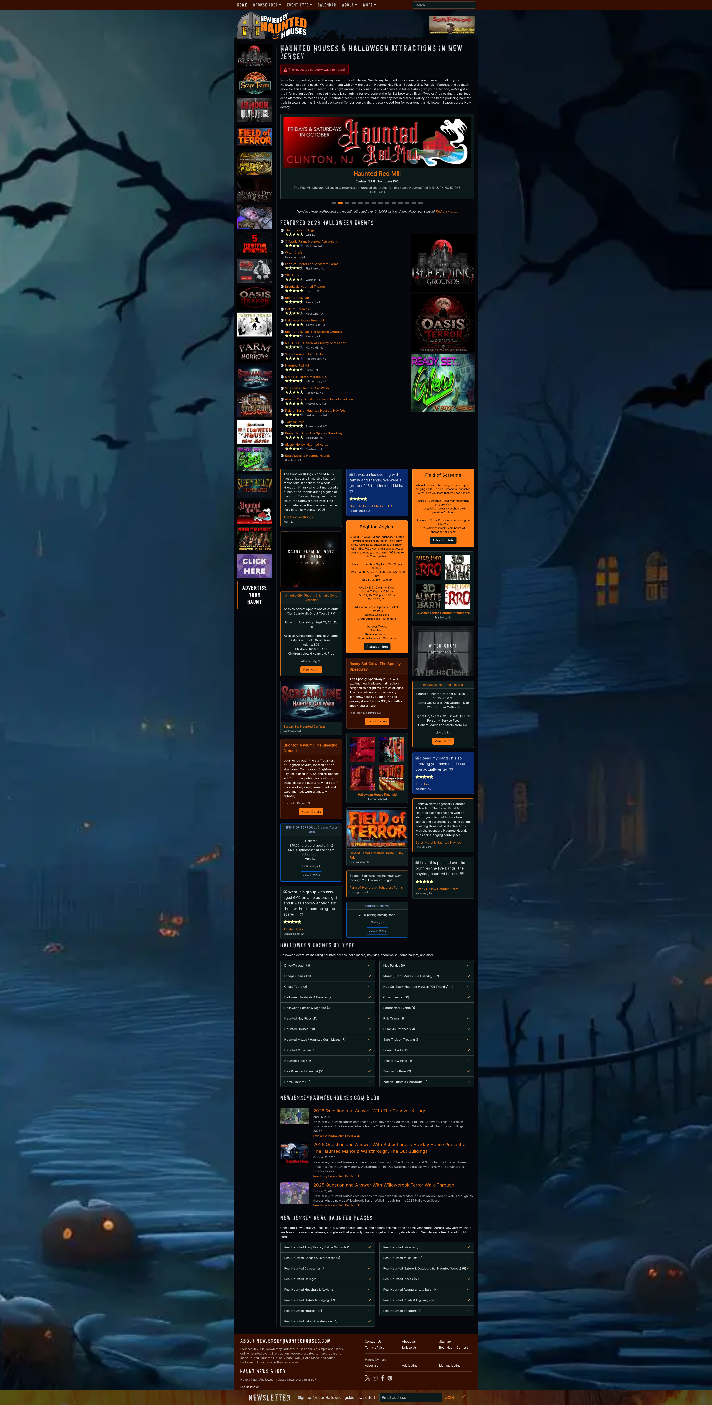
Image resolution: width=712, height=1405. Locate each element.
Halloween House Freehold (304, 320)
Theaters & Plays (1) (397, 1061)
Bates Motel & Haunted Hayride (307, 456)
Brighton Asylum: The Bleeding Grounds (313, 332)
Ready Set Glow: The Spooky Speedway (313, 433)
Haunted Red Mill (297, 365)
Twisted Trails (294, 422)
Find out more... (447, 211)
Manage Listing (449, 1365)
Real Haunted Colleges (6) (303, 1279)
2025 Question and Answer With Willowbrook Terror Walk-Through (383, 1185)
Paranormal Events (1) (399, 1008)
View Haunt (311, 670)
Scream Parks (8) (395, 1050)
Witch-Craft (293, 252)
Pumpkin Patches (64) (399, 1029)
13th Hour (292, 275)
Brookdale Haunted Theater (305, 286)
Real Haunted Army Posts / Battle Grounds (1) (317, 1247)
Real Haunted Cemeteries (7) (305, 1268)
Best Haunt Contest (453, 1347)
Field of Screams (297, 309)
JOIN (449, 1397)
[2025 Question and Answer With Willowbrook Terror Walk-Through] (294, 1193)
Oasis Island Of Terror (377, 173)
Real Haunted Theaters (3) (402, 1311)
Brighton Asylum (297, 298)
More (368, 4)
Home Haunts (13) (297, 1082)
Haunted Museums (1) (300, 1050)
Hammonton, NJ (443, 652)
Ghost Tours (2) (295, 987)
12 (407, 203)
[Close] (463, 1397)
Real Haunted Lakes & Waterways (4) (310, 1321)
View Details (311, 875)
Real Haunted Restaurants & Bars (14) (410, 1289)
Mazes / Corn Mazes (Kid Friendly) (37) (411, 976)
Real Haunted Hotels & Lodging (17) (309, 1300)
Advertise (371, 1365)
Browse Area (265, 4)
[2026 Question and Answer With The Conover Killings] (294, 1116)
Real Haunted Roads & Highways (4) (409, 1300)
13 (414, 203)
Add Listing (409, 1365)
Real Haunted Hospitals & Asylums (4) (311, 1289)
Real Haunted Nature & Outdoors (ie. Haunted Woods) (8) (424, 1268)
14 (421, 203)
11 (400, 203)
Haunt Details (311, 811)
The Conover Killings (299, 230)
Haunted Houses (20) (299, 1029)
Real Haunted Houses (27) (303, 1311)
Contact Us (373, 1341)
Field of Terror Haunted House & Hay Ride (315, 410)
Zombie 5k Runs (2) (397, 1071)
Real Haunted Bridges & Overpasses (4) (312, 1258)
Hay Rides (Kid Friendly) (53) (304, 1071)
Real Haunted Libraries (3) (402, 1247)
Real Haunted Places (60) (401, 1279)
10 (394, 203)
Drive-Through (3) (297, 965)
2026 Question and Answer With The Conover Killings (369, 1110)
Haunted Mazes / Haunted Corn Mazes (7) (314, 1039)
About (348, 4)
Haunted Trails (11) (297, 1061)
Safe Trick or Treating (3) (401, 1039)
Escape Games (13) (297, 976)
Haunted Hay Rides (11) (300, 1018)
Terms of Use (374, 1347)
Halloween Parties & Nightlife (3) (307, 1008)
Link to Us (409, 1347)
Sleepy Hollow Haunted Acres (306, 444)
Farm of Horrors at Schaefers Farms (311, 264)
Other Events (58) (396, 997)
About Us (409, 1341)
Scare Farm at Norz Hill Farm (306, 354)
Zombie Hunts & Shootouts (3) (405, 1082)
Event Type (298, 4)
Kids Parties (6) (394, 965)
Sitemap (445, 1341)
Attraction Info (377, 646)
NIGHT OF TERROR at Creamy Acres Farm (315, 343)
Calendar (327, 4)
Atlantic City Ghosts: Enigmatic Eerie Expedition (319, 399)
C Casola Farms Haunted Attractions (311, 241)
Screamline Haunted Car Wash (307, 388)
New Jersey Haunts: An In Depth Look (336, 1135)
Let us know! (249, 1387)
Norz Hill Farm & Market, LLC (306, 377)
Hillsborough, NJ (311, 563)
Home (242, 4)
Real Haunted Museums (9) (402, 1258)
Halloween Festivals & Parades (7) (308, 997)
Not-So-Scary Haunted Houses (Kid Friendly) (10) (419, 987)
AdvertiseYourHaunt (254, 595)
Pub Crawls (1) (393, 1018)
